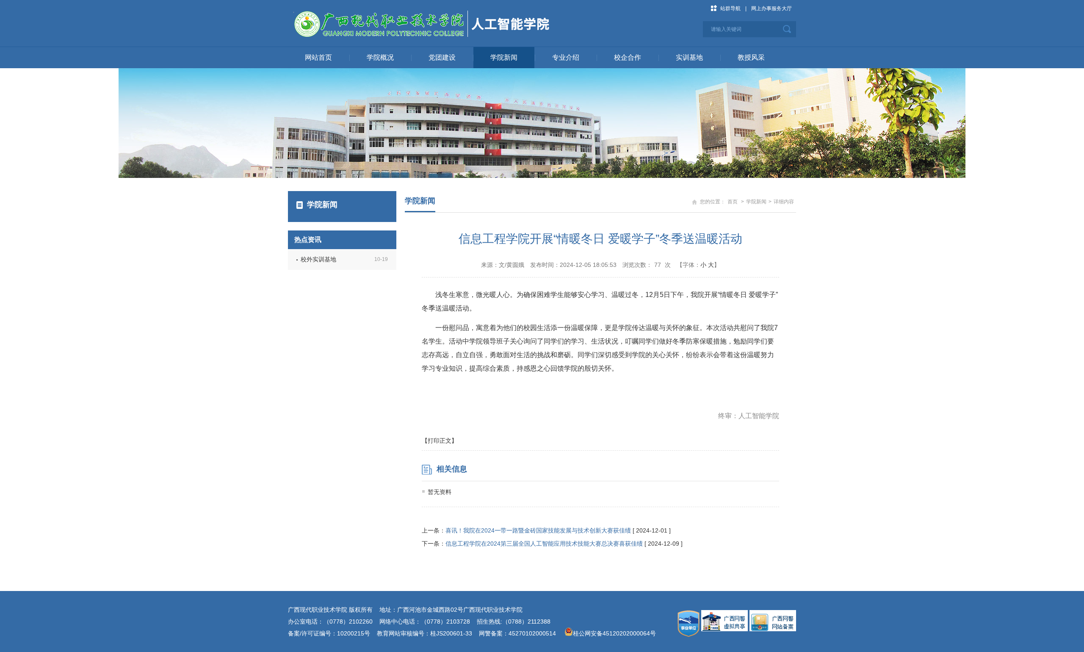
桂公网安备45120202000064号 (616, 633)
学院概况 (380, 57)
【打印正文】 (439, 440)
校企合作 (627, 57)
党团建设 (442, 57)
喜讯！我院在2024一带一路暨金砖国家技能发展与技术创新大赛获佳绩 (538, 530)
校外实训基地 (318, 259)
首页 (732, 202)
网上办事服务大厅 (771, 8)
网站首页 (318, 57)
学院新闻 (503, 57)
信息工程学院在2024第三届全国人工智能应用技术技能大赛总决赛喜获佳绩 (544, 543)
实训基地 (689, 57)
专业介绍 (565, 57)
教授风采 (751, 57)
